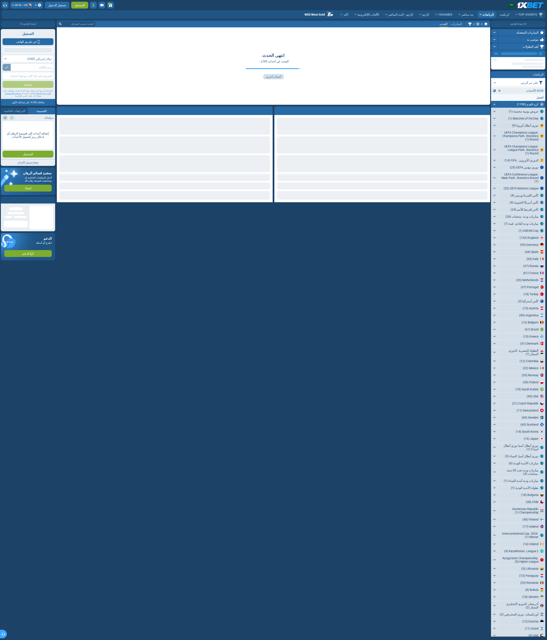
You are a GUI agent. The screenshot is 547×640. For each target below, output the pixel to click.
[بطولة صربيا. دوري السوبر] (469, 24)
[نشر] (494, 32)
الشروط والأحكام (43, 124)
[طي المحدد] (499, 104)
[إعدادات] (38, 5)
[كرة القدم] (477, 24)
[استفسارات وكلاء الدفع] (102, 5)
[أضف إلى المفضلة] (495, 60)
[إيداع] (93, 5)
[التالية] (494, 53)
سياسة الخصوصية (12, 124)
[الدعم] (5, 5)
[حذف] (61, 109)
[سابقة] (504, 53)
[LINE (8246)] (485, 24)
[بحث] (60, 24)
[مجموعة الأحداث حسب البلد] (494, 104)
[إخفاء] (494, 117)
